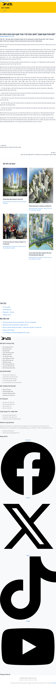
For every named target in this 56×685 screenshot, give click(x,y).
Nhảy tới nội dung (4, 1)
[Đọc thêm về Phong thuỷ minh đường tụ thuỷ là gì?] (15, 196)
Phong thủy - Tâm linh (16, 201)
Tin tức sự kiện (6, 307)
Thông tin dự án (7, 314)
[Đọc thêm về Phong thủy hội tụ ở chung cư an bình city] (41, 202)
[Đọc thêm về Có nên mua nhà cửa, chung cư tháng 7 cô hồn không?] (15, 238)
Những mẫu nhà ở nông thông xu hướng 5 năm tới (15, 325)
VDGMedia (54, 683)
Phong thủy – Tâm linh (8, 312)
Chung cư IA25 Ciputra (8, 330)
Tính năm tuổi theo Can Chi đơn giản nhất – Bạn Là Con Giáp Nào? (19, 322)
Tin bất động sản (7, 309)
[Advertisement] (28, 22)
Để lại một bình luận (7, 201)
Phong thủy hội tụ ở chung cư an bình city (40, 206)
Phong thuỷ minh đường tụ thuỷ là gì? (13, 199)
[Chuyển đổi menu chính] (4, 11)
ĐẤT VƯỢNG (5, 8)
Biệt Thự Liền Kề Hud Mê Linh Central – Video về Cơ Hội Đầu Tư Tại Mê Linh (22, 327)
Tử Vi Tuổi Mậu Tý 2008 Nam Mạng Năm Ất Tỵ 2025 (16, 332)
